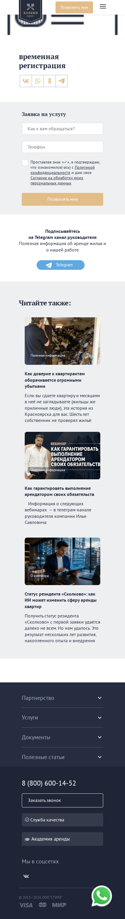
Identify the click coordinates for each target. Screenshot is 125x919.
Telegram (64, 264)
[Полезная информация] (62, 367)
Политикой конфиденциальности (63, 170)
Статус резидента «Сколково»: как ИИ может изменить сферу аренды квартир (61, 600)
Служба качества (47, 820)
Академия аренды (50, 839)
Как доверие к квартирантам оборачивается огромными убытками (55, 380)
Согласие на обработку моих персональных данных (57, 180)
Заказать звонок (44, 800)
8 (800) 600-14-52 (49, 783)
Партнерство (38, 697)
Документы (36, 737)
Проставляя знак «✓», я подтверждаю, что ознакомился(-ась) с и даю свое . (65, 172)
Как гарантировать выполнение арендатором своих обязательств (59, 491)
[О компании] (62, 588)
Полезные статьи (43, 756)
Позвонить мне (74, 7)
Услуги (30, 717)
